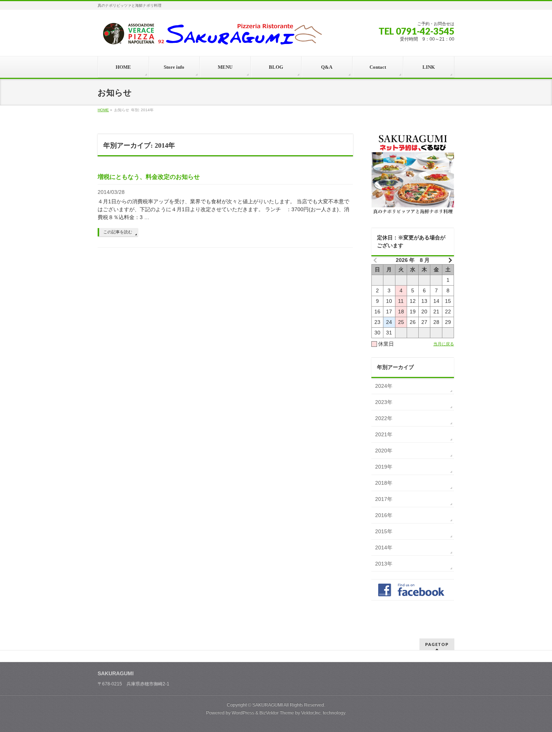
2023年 (383, 402)
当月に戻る (443, 344)
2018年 (383, 483)
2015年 (383, 531)
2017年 (383, 499)
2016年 (383, 515)
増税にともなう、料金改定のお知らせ (149, 177)
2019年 (383, 467)
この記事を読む (117, 232)
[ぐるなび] (412, 175)
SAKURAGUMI (267, 705)
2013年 (383, 564)
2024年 (383, 386)
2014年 (383, 547)
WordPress (243, 712)
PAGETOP (437, 644)
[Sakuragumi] (210, 36)
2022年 (383, 418)
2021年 (383, 434)
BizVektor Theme (276, 712)
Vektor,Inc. (311, 712)
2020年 (383, 451)
